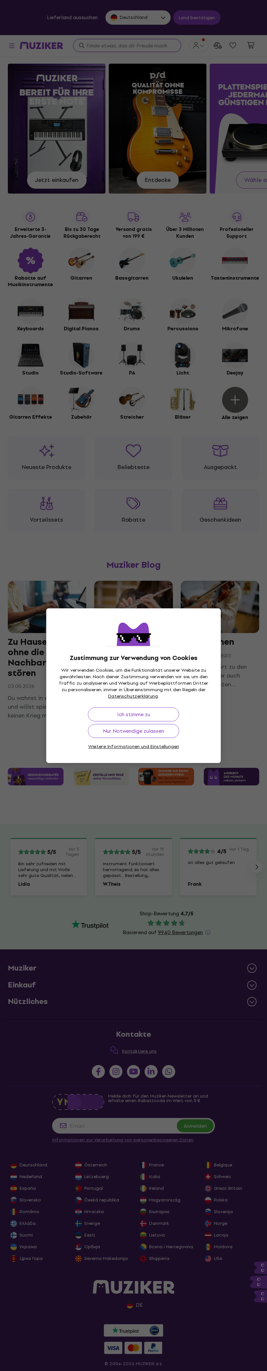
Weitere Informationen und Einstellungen (133, 746)
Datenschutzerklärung (133, 696)
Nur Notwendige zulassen (133, 731)
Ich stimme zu (133, 714)
